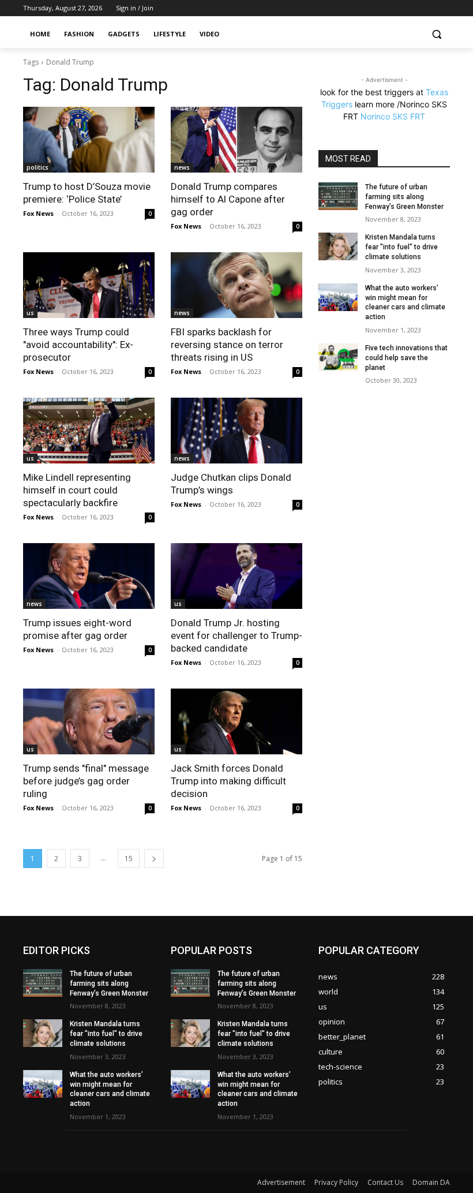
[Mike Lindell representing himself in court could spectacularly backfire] (89, 430)
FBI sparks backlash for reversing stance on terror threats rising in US (227, 344)
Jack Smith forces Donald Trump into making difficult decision (228, 780)
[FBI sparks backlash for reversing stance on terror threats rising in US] (236, 285)
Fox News (38, 213)
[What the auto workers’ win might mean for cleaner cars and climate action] (338, 297)
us (30, 313)
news (182, 167)
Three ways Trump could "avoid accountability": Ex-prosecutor (78, 344)
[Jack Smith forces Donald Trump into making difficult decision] (236, 721)
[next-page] (154, 858)
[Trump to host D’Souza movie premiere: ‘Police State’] (89, 140)
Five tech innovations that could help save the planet (406, 358)
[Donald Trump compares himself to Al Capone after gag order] (236, 140)
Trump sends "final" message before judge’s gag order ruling (86, 780)
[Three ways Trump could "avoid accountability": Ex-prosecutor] (89, 285)
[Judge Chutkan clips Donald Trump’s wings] (236, 430)
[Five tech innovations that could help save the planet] (338, 357)
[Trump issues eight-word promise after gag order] (89, 576)
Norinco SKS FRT (393, 116)
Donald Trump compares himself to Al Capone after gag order (228, 199)
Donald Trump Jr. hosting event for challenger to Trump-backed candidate (236, 635)
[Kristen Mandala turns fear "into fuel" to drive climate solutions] (338, 246)
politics (37, 167)
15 (129, 858)
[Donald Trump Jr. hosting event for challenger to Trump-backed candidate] (236, 576)
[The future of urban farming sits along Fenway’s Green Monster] (338, 196)
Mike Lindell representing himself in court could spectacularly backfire (77, 490)
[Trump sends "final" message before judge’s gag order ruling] (89, 721)
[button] (436, 34)
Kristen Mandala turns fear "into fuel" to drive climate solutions (401, 247)
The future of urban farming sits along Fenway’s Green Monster (404, 197)
